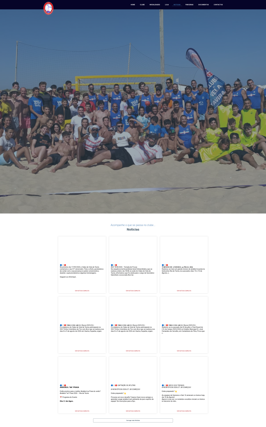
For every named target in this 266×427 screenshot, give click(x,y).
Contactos (218, 5)
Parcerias (189, 5)
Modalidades (155, 5)
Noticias (177, 5)
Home (133, 5)
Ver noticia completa (82, 291)
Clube (142, 5)
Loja (167, 5)
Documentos (203, 5)
